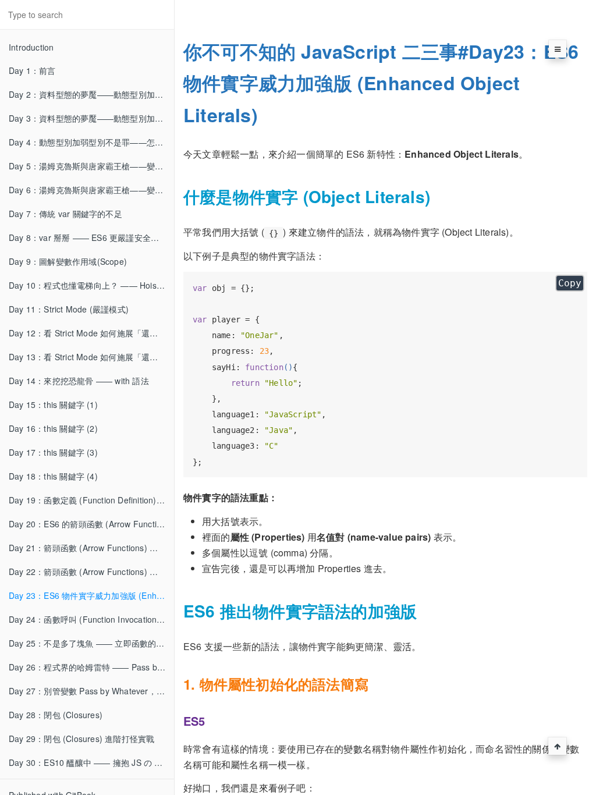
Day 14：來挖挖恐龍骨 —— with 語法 (79, 380)
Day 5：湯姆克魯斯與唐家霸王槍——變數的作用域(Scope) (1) (91, 166)
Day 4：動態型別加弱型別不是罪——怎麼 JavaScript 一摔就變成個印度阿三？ (91, 142)
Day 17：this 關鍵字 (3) (53, 452)
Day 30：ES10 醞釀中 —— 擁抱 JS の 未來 (90, 762)
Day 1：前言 (32, 70)
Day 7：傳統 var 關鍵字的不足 (65, 213)
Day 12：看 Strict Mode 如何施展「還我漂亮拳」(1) (91, 333)
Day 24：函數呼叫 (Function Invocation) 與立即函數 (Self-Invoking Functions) (91, 619)
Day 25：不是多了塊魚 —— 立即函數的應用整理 (91, 643)
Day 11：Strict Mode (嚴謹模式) (69, 309)
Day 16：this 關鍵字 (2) (53, 428)
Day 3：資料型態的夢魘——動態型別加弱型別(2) (91, 118)
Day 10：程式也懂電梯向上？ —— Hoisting (90, 285)
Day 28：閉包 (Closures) (55, 715)
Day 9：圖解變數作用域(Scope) (68, 261)
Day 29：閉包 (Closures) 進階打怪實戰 (81, 738)
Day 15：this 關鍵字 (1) (53, 404)
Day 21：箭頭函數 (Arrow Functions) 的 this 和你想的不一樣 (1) (91, 547)
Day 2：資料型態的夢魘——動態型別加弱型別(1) (91, 94)
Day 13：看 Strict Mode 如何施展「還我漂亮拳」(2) (91, 357)
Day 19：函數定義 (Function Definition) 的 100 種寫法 (91, 500)
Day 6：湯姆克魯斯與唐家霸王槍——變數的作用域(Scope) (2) (91, 190)
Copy (569, 283)
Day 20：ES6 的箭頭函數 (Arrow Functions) (91, 524)
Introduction (31, 47)
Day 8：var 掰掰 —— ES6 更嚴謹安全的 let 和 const (91, 237)
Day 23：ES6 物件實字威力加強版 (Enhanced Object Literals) (91, 595)
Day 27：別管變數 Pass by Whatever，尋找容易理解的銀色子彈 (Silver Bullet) (91, 691)
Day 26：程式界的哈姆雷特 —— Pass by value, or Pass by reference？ (91, 667)
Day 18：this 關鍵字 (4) (53, 476)
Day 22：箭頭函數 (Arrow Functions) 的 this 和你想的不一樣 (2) (91, 571)
